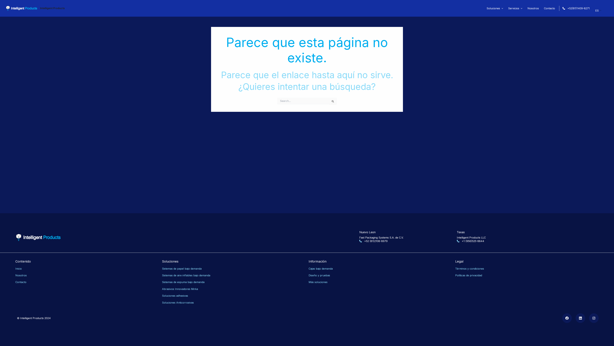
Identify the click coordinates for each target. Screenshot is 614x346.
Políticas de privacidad (468, 275)
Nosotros (21, 275)
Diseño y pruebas (319, 275)
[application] (501, 8)
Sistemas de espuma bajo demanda (183, 282)
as (192, 302)
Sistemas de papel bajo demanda (182, 268)
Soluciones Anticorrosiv (176, 302)
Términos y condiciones (469, 268)
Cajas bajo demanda (321, 268)
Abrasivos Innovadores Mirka (180, 289)
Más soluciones (318, 282)
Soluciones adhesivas (175, 295)
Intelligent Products (52, 8)
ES (597, 10)
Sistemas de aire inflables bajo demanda (186, 275)
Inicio (18, 268)
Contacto (20, 282)
